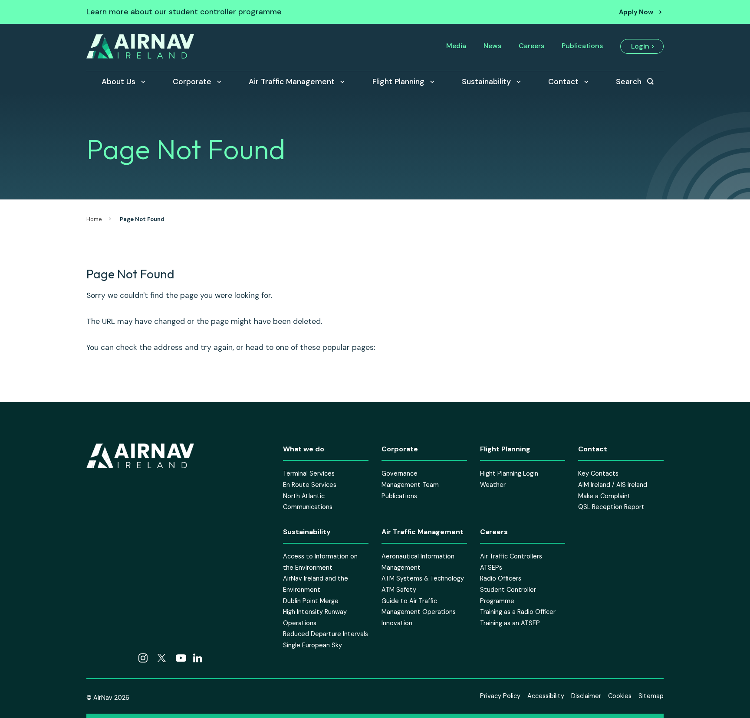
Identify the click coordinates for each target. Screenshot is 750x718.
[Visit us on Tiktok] (109, 659)
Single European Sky (312, 645)
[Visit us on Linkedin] (197, 659)
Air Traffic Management (292, 81)
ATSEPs (491, 567)
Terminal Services (309, 474)
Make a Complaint (604, 496)
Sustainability (486, 81)
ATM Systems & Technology (423, 579)
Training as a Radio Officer (518, 612)
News (492, 45)
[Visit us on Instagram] (143, 659)
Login (640, 46)
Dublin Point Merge (311, 601)
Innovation (397, 623)
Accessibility (545, 696)
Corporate (192, 81)
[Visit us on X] (162, 659)
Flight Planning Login (509, 474)
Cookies (620, 696)
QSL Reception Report (611, 507)
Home (94, 219)
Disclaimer (586, 696)
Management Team (410, 485)
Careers (531, 45)
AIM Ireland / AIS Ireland (612, 485)
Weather (493, 485)
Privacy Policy (500, 696)
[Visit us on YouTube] (181, 659)
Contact (563, 81)
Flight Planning (398, 81)
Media (456, 45)
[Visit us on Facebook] (91, 659)
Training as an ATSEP (510, 623)
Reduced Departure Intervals (325, 634)
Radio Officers (500, 579)
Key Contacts (598, 474)
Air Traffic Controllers (511, 557)
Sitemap (651, 696)
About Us (118, 81)
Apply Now (636, 12)
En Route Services (309, 485)
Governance (400, 474)
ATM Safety (399, 590)
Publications (582, 45)
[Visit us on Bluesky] (126, 659)
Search (628, 81)
